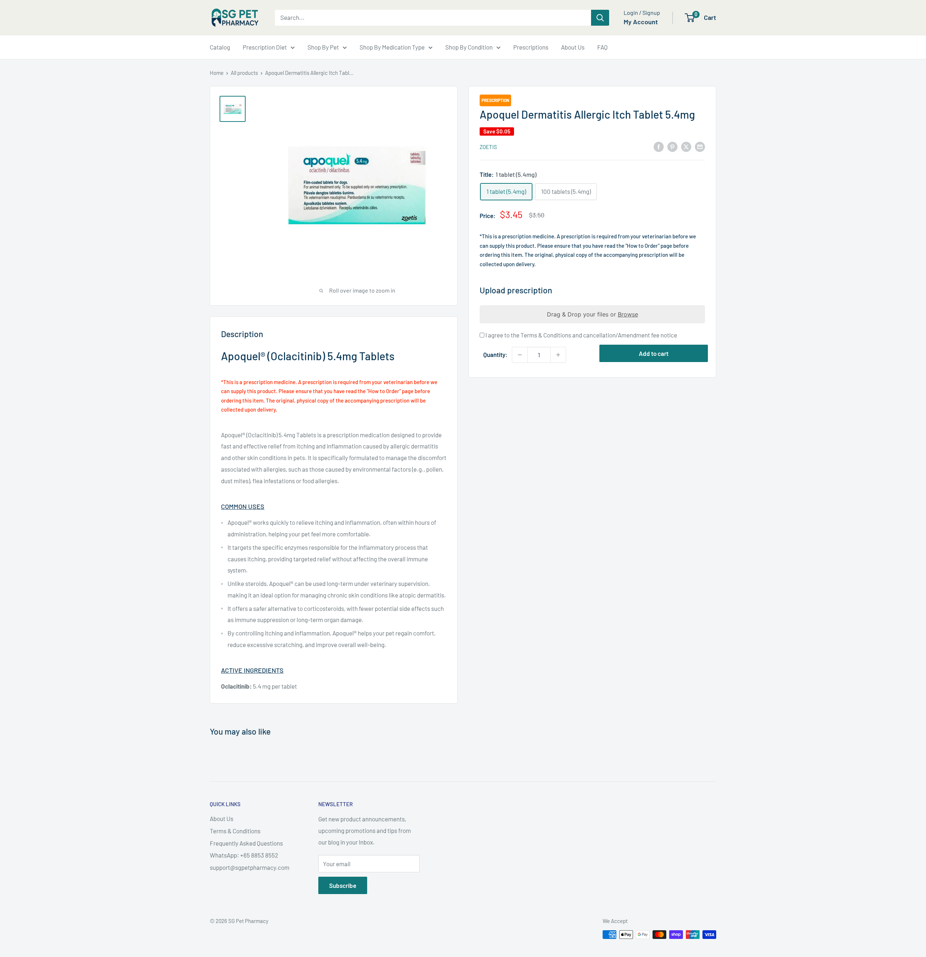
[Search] (600, 18)
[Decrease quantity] (519, 354)
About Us (573, 47)
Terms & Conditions (235, 830)
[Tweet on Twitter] (686, 146)
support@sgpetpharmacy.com (249, 867)
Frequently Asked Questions (246, 843)
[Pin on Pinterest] (672, 146)
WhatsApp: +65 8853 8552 (244, 855)
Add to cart (653, 353)
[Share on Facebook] (659, 146)
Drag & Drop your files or (592, 314)
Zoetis (488, 147)
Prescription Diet (265, 47)
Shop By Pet (323, 47)
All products (244, 72)
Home (217, 72)
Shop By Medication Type (392, 47)
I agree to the (580, 335)
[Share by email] (700, 146)
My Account (641, 22)
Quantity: (495, 354)
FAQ (602, 47)
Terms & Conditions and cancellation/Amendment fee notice (599, 335)
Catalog (220, 47)
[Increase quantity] (558, 354)
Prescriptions (530, 47)
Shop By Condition (469, 47)
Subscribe (342, 885)
